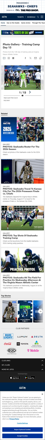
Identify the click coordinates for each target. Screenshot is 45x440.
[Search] (38, 16)
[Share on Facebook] (25, 59)
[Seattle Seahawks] (22, 388)
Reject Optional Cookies (22, 429)
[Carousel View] (4, 58)
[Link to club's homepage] (4, 16)
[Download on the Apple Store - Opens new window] (15, 378)
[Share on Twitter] (30, 59)
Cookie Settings (22, 423)
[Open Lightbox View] (22, 84)
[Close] (42, 394)
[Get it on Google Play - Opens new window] (30, 379)
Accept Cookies (22, 436)
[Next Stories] (40, 311)
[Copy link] (40, 58)
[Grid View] (8, 58)
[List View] (13, 58)
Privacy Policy (14, 419)
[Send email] (35, 59)
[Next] (30, 92)
